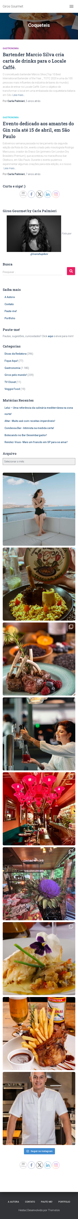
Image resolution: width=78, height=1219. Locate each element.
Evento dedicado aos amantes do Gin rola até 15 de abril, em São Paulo (38, 130)
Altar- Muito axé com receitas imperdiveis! (30, 420)
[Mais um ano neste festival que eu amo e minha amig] (39, 883)
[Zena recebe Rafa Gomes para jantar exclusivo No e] (39, 1108)
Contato (9, 304)
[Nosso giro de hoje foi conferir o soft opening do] (39, 808)
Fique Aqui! (11, 360)
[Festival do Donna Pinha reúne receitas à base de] (39, 659)
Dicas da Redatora (15, 353)
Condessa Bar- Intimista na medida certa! (29, 428)
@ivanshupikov (39, 253)
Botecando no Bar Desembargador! (26, 435)
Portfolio (10, 318)
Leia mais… (19, 95)
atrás (33, 101)
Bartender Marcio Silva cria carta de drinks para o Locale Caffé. (34, 61)
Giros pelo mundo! (16, 374)
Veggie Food (12, 389)
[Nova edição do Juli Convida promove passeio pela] (39, 733)
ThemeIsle (54, 1210)
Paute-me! (11, 311)
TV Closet (10, 382)
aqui (50, 336)
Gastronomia (11, 48)
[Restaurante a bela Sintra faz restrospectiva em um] (39, 958)
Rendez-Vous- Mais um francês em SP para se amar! (36, 442)
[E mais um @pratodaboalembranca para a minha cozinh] (39, 584)
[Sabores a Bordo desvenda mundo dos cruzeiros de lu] (39, 509)
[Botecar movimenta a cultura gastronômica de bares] (39, 1033)
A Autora (10, 297)
